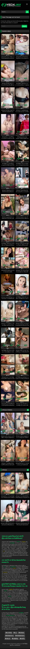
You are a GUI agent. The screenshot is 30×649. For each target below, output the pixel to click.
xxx (16, 632)
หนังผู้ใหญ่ (15, 638)
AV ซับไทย (9, 632)
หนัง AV (8, 638)
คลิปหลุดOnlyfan (20, 635)
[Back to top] (25, 640)
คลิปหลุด (22, 632)
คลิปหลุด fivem (10, 635)
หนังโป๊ (18, 541)
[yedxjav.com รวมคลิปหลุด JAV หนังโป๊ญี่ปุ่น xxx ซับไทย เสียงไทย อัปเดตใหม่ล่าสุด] (12, 5)
